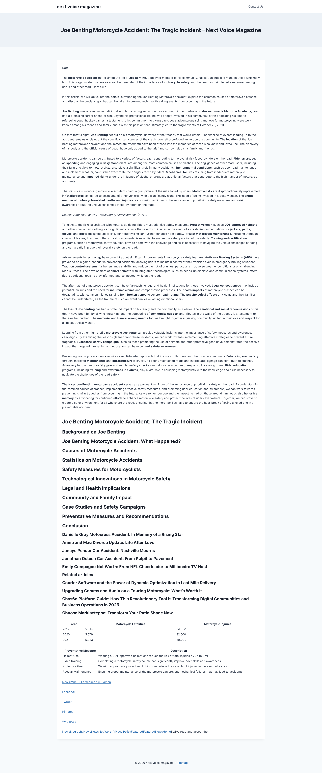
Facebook (68, 692)
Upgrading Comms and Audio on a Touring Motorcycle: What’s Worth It (132, 590)
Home (167, 731)
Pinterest (68, 711)
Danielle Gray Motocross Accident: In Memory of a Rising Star (122, 534)
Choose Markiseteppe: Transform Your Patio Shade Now (117, 612)
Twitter (67, 701)
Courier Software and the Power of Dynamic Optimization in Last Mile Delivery (139, 582)
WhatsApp (69, 721)
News (66, 682)
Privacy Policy (122, 731)
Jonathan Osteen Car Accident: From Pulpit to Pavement (117, 558)
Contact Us (255, 6)
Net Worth (106, 731)
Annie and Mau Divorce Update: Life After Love (108, 542)
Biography (76, 731)
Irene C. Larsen (80, 682)
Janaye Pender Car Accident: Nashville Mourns (108, 550)
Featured (137, 731)
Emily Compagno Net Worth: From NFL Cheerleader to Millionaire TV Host (134, 566)
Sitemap (182, 762)
